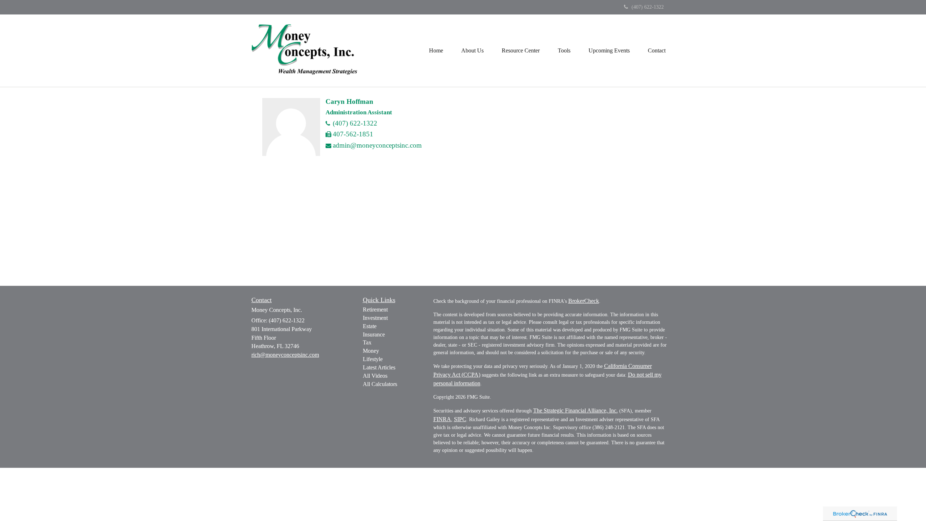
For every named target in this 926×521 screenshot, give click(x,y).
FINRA (442, 419)
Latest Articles (379, 367)
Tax (367, 342)
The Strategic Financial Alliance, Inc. (575, 410)
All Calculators (380, 384)
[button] (472, 50)
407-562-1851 (353, 134)
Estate (370, 326)
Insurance (374, 334)
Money (371, 351)
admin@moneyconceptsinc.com (377, 145)
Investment (375, 318)
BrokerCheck (583, 301)
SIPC (460, 419)
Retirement (375, 309)
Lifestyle (373, 359)
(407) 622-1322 (648, 7)
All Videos (375, 376)
